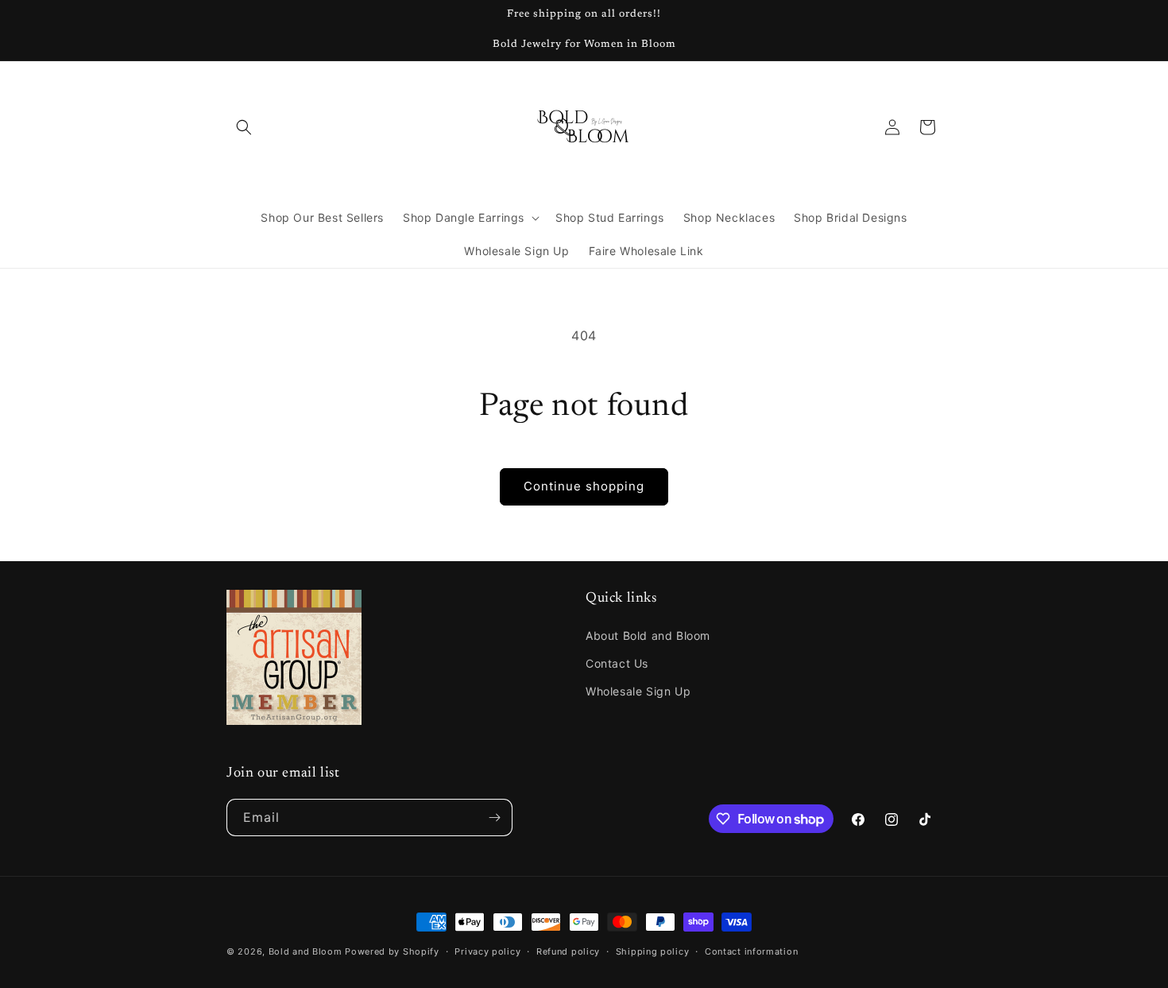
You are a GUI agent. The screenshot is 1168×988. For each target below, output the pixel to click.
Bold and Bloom (305, 951)
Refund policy (568, 951)
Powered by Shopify (392, 951)
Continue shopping (584, 486)
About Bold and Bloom (648, 635)
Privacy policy (487, 951)
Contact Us (617, 663)
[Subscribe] (494, 817)
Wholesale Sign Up (638, 691)
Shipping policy (653, 951)
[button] (243, 127)
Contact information (751, 951)
